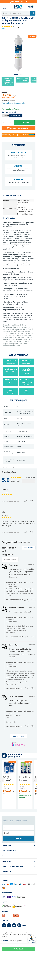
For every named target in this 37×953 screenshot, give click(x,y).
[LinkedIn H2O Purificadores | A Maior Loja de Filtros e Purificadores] (19, 925)
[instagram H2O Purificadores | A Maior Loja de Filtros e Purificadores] (4, 925)
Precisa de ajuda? (32, 941)
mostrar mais (18, 736)
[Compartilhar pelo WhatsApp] (3, 467)
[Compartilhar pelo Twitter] (10, 467)
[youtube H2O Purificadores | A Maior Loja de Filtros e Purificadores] (14, 925)
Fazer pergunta (28, 547)
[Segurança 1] (6, 916)
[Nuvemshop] (15, 941)
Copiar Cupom (15, 115)
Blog (24, 925)
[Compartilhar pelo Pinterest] (13, 467)
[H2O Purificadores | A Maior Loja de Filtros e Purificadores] (18, 7)
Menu (4, 8)
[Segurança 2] (16, 916)
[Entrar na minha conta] (29, 7)
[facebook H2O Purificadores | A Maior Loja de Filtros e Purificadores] (9, 925)
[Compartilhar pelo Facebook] (6, 467)
